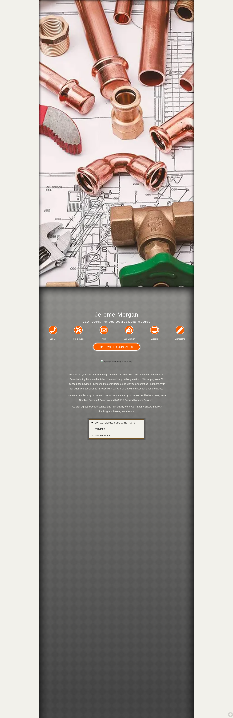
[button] (116, 423)
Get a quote (78, 339)
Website (154, 339)
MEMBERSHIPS (102, 435)
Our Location (129, 339)
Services (100, 429)
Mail (104, 339)
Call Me (53, 339)
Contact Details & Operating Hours (115, 423)
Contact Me (180, 339)
